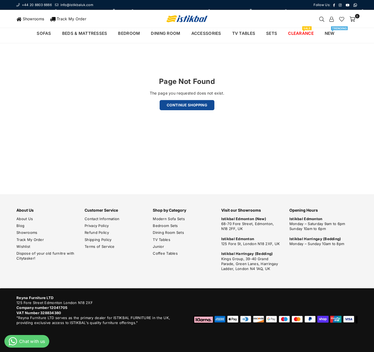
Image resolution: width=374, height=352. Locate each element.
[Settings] (331, 19)
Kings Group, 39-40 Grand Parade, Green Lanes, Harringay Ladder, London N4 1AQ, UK (249, 264)
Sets (271, 33)
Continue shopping (187, 105)
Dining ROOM (165, 33)
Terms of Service (99, 246)
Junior (158, 246)
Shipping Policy (98, 239)
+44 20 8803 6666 (36, 5)
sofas (44, 33)
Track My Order (71, 18)
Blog (20, 225)
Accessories (206, 33)
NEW (332, 32)
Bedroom (129, 33)
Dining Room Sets (168, 232)
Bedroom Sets (165, 225)
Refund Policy (97, 232)
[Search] (322, 19)
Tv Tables (243, 33)
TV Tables (161, 239)
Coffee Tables (165, 253)
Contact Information (102, 219)
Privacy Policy (97, 225)
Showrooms (32, 18)
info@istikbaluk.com (76, 5)
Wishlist (23, 246)
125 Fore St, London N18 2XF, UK (250, 244)
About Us (24, 219)
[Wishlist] (341, 19)
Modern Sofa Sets (169, 219)
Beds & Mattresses (84, 33)
